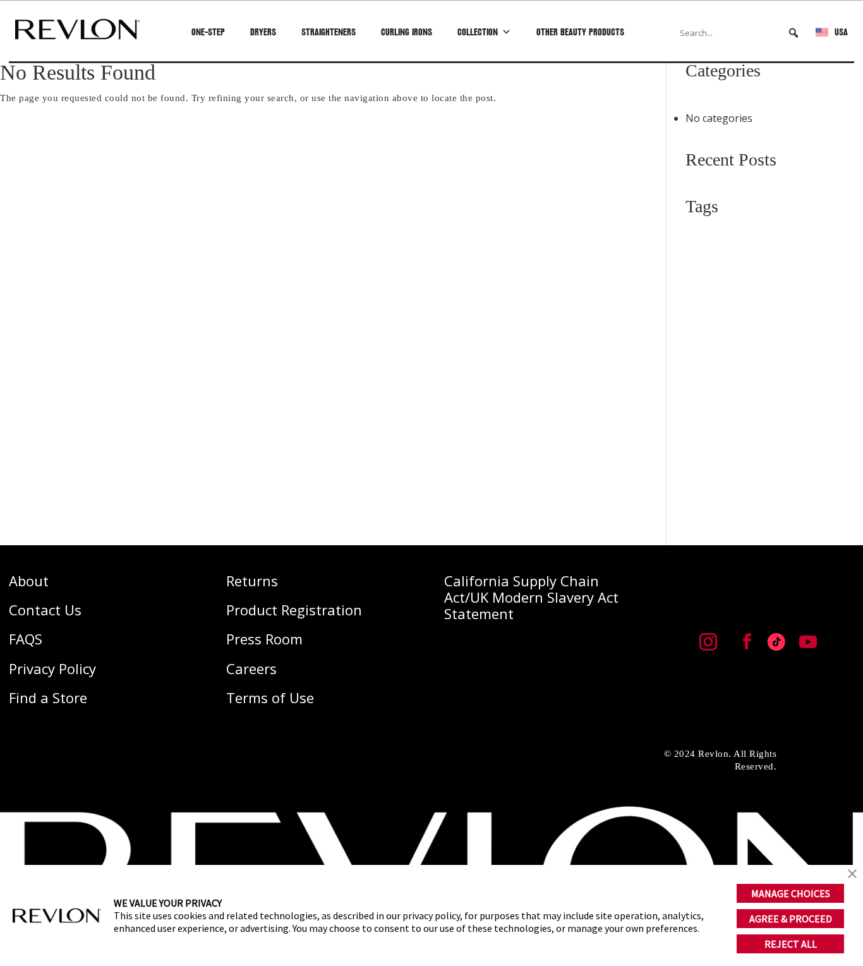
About (29, 580)
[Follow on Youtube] (808, 642)
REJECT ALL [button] (790, 944)
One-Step (208, 31)
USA (841, 31)
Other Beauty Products (580, 31)
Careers (251, 668)
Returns (252, 580)
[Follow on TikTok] (776, 642)
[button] (793, 32)
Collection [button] (477, 31)
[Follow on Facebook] (747, 642)
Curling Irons (406, 31)
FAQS (25, 638)
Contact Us (45, 609)
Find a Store (48, 697)
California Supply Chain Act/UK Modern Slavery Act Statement (531, 597)
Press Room (264, 638)
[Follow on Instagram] (708, 642)
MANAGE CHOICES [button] (790, 893)
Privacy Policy (52, 668)
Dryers (263, 31)
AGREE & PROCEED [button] (790, 918)
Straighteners (328, 31)
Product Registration (294, 609)
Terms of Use (270, 697)
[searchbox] (740, 32)
